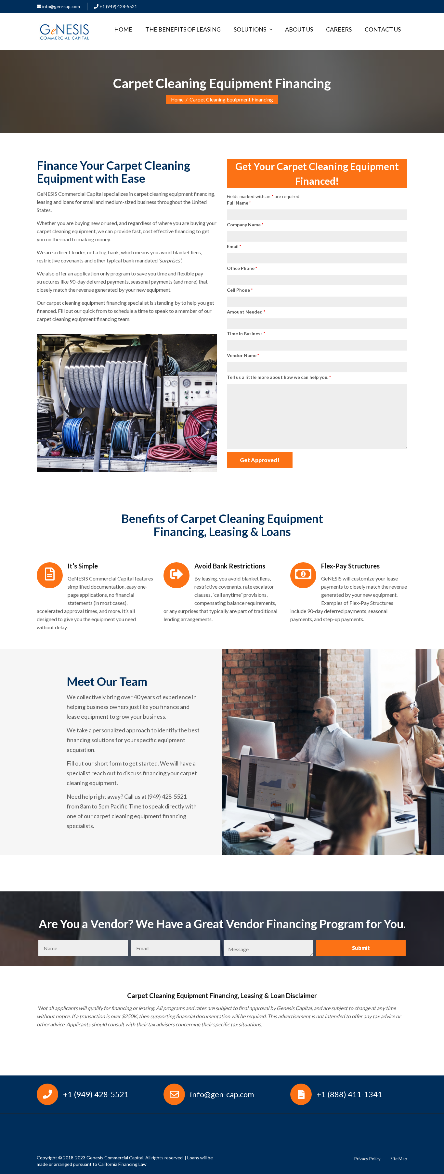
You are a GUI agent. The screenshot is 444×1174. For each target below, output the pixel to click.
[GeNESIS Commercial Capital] (64, 30)
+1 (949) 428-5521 (117, 6)
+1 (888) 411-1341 (349, 1094)
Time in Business (246, 333)
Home (123, 29)
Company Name (245, 224)
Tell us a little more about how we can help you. (279, 377)
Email (234, 246)
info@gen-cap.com (60, 6)
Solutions (250, 29)
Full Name (239, 203)
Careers (339, 29)
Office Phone (242, 268)
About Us (299, 29)
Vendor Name (243, 355)
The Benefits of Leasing (183, 29)
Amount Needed (246, 311)
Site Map (398, 1158)
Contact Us (383, 29)
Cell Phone (240, 290)
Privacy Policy (367, 1158)
